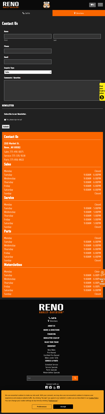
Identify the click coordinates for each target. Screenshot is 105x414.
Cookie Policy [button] (93, 398)
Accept (63, 407)
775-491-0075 (16, 151)
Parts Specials (51, 369)
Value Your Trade (51, 342)
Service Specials (51, 367)
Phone (6, 46)
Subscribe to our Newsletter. (15, 114)
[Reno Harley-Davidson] (11, 5)
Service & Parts (51, 361)
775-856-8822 (17, 159)
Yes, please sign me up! (14, 119)
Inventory (51, 346)
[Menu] (100, 5)
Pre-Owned (51, 352)
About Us (51, 326)
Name (7, 31)
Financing (51, 334)
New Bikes (51, 349)
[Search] (75, 378)
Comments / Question (13, 77)
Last (55, 40)
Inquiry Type (9, 68)
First (5, 40)
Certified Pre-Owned (51, 355)
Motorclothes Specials (51, 372)
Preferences (42, 407)
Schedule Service (51, 364)
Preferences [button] (53, 401)
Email (7, 57)
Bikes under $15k (51, 357)
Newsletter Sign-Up (51, 338)
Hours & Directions (51, 330)
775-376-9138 (18, 155)
